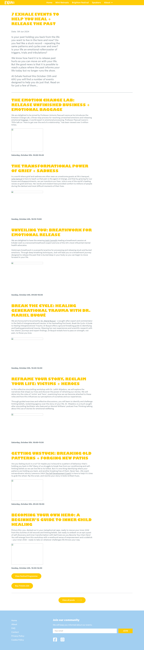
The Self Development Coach (58, 473)
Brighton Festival (80, 2)
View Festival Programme (26, 576)
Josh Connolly (51, 240)
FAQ (13, 628)
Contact (15, 632)
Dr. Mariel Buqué (48, 321)
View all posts (68, 600)
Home (49, 2)
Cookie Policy (17, 640)
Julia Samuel (16, 179)
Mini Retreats (62, 2)
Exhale (10, 3)
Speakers (96, 2)
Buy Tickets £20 (22, 586)
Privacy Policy (17, 636)
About (107, 2)
